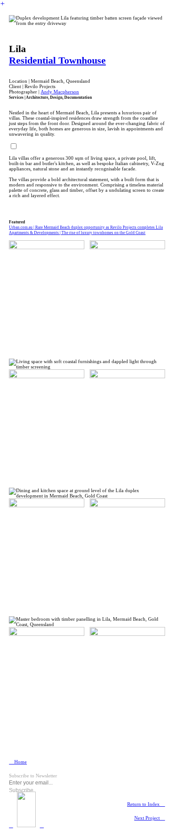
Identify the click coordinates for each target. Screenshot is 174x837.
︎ (11, 825)
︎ (2, 3)
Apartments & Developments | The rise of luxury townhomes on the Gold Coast (77, 232)
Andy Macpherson (60, 91)
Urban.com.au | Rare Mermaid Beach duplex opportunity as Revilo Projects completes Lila (86, 227)
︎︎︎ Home (18, 761)
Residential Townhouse (57, 60)
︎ (42, 825)
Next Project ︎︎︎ (149, 818)
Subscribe (21, 790)
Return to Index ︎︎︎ (146, 804)
